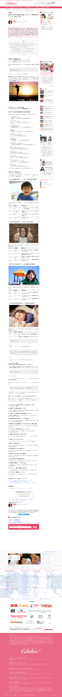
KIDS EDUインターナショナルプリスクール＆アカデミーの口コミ (33, 687)
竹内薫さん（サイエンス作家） (47, 153)
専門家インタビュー (28, 641)
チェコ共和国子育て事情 (24, 583)
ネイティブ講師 (50, 28)
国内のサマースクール (12, 665)
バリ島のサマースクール (22, 664)
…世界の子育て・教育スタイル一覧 (26, 595)
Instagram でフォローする (46, 185)
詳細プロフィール (26, 514)
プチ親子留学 (12, 7)
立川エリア (51, 128)
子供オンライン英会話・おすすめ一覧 (47, 29)
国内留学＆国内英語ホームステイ (46, 81)
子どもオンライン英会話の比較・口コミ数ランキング (19, 642)
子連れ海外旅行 (30, 639)
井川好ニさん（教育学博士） (47, 172)
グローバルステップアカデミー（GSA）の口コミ (25, 673)
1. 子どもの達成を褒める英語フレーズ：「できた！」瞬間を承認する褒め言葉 (22, 48)
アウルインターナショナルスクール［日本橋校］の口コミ (37, 689)
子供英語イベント (38, 7)
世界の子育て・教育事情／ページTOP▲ (51, 551)
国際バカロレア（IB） (36, 591)
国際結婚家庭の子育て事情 (25, 592)
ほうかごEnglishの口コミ (18, 674)
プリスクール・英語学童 (39, 642)
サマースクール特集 (47, 82)
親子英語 (10, 12)
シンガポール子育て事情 (24, 581)
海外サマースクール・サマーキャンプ (22, 659)
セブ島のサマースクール (48, 664)
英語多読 (10, 682)
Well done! (13, 142)
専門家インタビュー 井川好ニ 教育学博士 (46, 563)
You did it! (13, 116)
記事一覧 (20, 514)
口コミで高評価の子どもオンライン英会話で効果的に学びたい (21, 683)
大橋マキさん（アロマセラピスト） (47, 148)
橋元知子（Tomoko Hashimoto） (22, 21)
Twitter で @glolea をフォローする (47, 184)
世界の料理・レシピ (36, 595)
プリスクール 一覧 (50, 132)
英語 (10, 18)
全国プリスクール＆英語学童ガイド (15, 520)
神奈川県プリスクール (49, 584)
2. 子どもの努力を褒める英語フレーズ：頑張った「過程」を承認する (21, 50)
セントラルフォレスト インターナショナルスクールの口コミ (27, 688)
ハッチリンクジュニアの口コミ (27, 674)
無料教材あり (43, 28)
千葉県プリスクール (49, 587)
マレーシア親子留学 (50, 78)
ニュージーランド (50, 77)
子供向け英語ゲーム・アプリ (37, 582)
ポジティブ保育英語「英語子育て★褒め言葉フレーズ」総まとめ (21, 480)
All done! (13, 129)
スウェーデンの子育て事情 (25, 582)
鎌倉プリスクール (49, 586)
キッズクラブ (35, 594)
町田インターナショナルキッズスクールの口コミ (28, 690)
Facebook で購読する (45, 182)
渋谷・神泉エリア (42, 128)
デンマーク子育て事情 (24, 584)
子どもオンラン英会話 (45, 659)
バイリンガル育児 (11, 500)
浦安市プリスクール (50, 588)
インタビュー (33, 7)
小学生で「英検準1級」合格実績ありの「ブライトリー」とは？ (19, 522)
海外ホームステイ (35, 593)
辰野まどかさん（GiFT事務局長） (47, 173)
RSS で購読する (44, 187)
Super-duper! (14, 120)
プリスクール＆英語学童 (26, 7)
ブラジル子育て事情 (24, 588)
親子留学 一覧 (51, 85)
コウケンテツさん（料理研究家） (46, 152)
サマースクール (18, 640)
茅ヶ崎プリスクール (50, 585)
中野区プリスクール (50, 581)
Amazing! (14, 155)
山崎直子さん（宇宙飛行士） (47, 154)
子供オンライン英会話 (18, 7)
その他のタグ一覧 (23, 594)
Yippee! (13, 133)
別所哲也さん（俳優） (47, 149)
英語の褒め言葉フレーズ (22, 500)
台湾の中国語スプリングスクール (38, 669)
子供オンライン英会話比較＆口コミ (15, 519)
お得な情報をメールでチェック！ (21, 525)
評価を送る (27, 494)
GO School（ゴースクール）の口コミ (44, 673)
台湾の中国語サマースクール (40, 664)
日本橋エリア (47, 128)
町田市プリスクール (50, 582)
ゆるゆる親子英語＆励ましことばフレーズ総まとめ (18, 481)
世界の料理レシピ (48, 7)
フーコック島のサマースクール (30, 664)
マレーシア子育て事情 (24, 590)
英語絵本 (43, 7)
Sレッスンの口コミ (35, 673)
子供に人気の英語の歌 (36, 583)
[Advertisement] (23, 540)
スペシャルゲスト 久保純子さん (46, 561)
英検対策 (29, 682)
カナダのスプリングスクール (13, 669)
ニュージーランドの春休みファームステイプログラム (25, 669)
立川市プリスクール (50, 583)
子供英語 (16, 500)
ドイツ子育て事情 (23, 585)
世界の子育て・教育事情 (29, 640)
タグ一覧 (15, 5)
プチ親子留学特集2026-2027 (46, 554)
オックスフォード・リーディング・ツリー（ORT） (20, 682)
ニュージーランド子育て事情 (25, 586)
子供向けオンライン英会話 (45, 556)
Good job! (13, 151)
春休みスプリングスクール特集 (47, 83)
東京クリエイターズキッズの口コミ (24, 689)
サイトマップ (11, 5)
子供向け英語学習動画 (36, 581)
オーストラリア (43, 78)
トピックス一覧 (35, 596)
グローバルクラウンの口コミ (13, 673)
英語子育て (16, 18)
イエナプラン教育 (35, 592)
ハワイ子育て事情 (23, 587)
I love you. (14, 164)
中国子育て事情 (23, 593)
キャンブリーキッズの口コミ (36, 674)
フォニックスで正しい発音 (34, 682)
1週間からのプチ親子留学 (12, 659)
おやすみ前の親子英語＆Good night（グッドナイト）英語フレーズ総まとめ (22, 482)
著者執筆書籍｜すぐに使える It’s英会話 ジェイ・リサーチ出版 (20, 488)
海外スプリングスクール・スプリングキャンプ (35, 659)
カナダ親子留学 (43, 77)
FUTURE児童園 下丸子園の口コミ (41, 690)
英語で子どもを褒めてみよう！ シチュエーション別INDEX (18, 47)
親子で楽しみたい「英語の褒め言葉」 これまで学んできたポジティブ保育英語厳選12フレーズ (23, 44)
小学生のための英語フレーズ (37, 584)
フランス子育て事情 (24, 589)
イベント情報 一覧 (50, 103)
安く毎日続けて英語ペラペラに (43, 682)
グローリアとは (7, 5)
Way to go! (14, 146)
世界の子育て (7, 7)
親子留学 (48, 639)
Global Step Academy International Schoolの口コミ (16, 687)
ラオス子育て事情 (23, 591)
